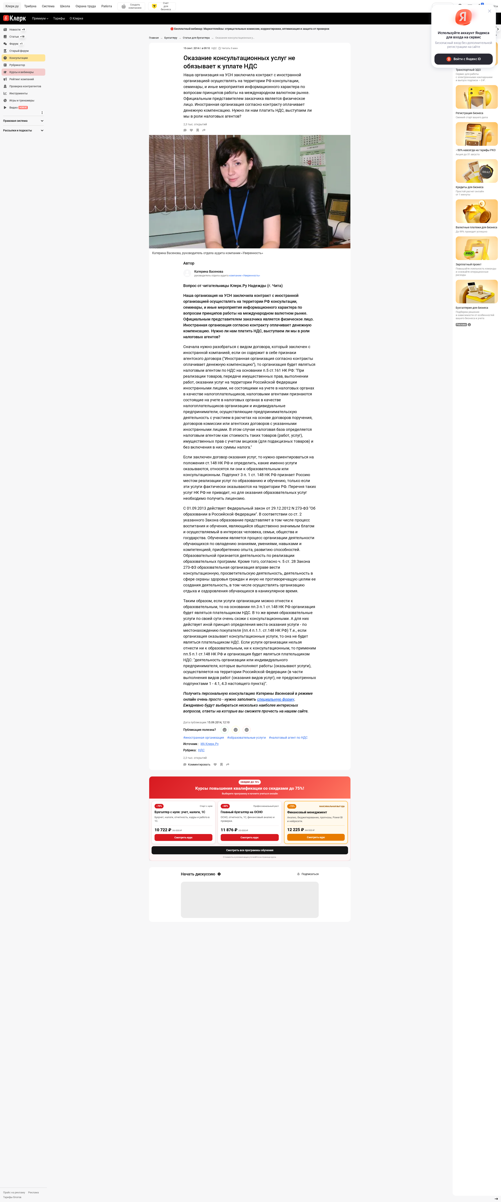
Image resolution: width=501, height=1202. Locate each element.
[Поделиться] (204, 130)
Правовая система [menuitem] (15, 120)
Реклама (33, 1192)
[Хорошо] (225, 730)
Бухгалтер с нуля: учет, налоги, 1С (180, 812)
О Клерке (76, 18)
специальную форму (275, 699)
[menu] (25, 68)
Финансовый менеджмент (307, 812)
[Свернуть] (496, 1198)
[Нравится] (191, 130)
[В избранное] (197, 130)
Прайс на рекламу (14, 1192)
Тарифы (59, 18)
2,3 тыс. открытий (195, 757)
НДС (214, 48)
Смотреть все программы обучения (249, 850)
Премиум (39, 18)
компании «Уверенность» (244, 275)
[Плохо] (247, 730)
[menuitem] (23, 29)
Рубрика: (189, 750)
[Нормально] (236, 730)
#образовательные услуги (246, 737)
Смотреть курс (183, 837)
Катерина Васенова (208, 271)
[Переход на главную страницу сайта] (14, 18)
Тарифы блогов (12, 1197)
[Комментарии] (185, 130)
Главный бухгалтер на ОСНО (242, 812)
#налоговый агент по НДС (288, 737)
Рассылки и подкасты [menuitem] (17, 130)
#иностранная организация (203, 737)
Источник (190, 744)
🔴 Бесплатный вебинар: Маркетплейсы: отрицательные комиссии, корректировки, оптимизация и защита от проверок (249, 28)
